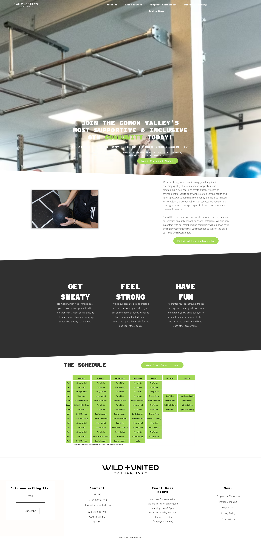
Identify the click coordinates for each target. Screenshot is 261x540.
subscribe (201, 228)
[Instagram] (99, 494)
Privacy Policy (228, 513)
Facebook (188, 220)
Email (30, 496)
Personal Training (228, 501)
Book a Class (228, 507)
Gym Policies (228, 519)
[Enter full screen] (95, 224)
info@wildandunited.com (97, 505)
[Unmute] (40, 224)
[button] (133, 4)
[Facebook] (95, 494)
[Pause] (35, 224)
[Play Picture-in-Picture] (90, 224)
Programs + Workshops (228, 496)
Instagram (209, 220)
